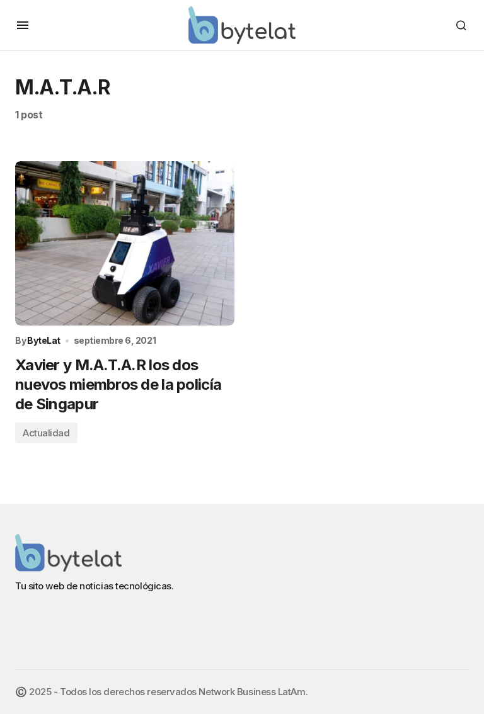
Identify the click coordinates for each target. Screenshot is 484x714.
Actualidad (46, 433)
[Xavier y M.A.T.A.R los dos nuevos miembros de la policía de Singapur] (124, 243)
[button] (22, 25)
